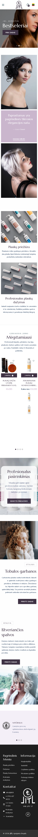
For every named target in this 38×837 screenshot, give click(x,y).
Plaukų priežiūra (8, 765)
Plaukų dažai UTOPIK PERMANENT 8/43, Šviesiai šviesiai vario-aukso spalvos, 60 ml (9, 383)
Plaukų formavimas (10, 773)
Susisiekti (24, 765)
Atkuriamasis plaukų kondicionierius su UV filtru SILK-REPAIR (29, 383)
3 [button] (21, 45)
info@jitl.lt (10, 792)
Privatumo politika (28, 773)
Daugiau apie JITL (19, 139)
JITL (11, 833)
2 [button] (19, 45)
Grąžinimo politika (28, 769)
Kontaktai (9, 816)
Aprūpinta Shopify (19, 833)
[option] (19, 28)
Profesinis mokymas (9, 811)
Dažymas (6, 769)
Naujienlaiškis (26, 761)
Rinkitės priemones (19, 501)
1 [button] (16, 45)
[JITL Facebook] (28, 814)
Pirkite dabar (27, 601)
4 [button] (22, 449)
